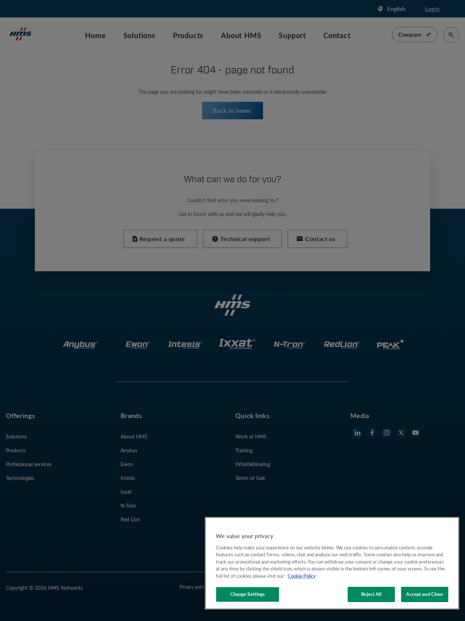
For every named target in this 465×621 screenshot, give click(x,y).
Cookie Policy (302, 576)
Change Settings (247, 594)
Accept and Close (424, 594)
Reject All (371, 594)
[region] (332, 563)
